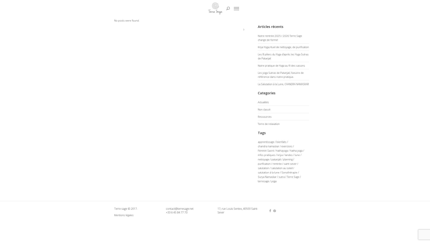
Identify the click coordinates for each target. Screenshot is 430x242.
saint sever (290, 163)
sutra (282, 176)
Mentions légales (124, 215)
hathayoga (282, 150)
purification (264, 163)
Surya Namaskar (267, 176)
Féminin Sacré (266, 150)
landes (289, 155)
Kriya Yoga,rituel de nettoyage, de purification (283, 47)
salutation (263, 168)
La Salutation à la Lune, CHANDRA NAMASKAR (283, 84)
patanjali (276, 159)
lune (297, 155)
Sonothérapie (289, 172)
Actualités (263, 102)
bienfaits (281, 142)
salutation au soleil (282, 168)
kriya (280, 155)
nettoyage (263, 159)
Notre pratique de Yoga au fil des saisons (281, 65)
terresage (263, 181)
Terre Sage (293, 176)
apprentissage (266, 142)
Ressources (265, 116)
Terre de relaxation (269, 124)
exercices (286, 146)
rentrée (277, 163)
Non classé (264, 109)
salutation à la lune (268, 172)
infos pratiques (266, 155)
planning (288, 159)
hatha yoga (296, 150)
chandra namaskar (268, 146)
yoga (273, 181)
